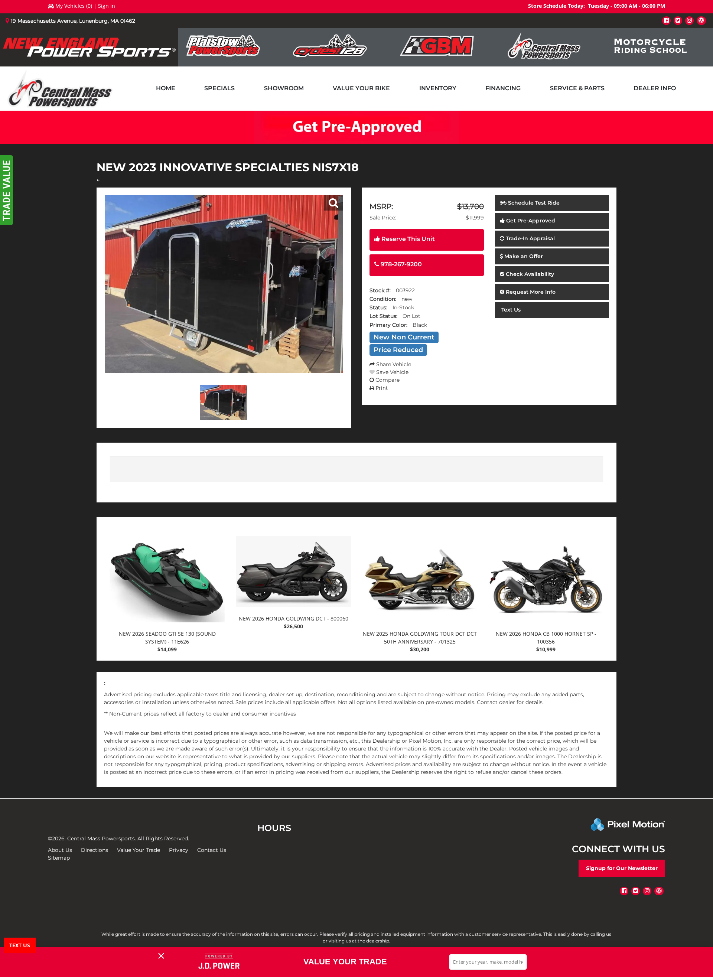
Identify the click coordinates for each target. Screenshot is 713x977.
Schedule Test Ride (533, 202)
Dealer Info (655, 88)
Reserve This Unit (407, 238)
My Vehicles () (74, 5)
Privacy (178, 850)
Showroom (284, 88)
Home (165, 88)
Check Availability (529, 274)
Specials (219, 88)
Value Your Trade (138, 850)
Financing (503, 88)
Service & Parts (577, 88)
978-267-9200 (400, 264)
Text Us (510, 309)
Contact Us (211, 850)
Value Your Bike (361, 88)
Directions (94, 850)
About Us (60, 850)
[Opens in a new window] (666, 20)
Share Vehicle (393, 364)
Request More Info (530, 292)
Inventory (437, 88)
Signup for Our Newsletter (622, 868)
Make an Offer (523, 256)
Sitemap (59, 857)
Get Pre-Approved (530, 220)
